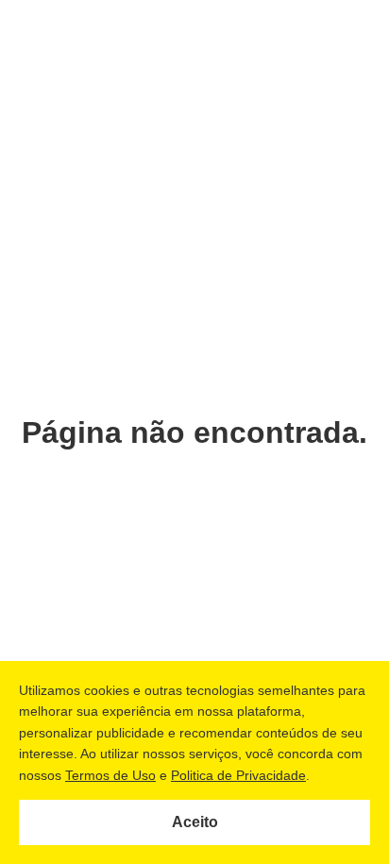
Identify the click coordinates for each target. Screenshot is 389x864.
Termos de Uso (110, 775)
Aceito (195, 822)
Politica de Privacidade (238, 775)
